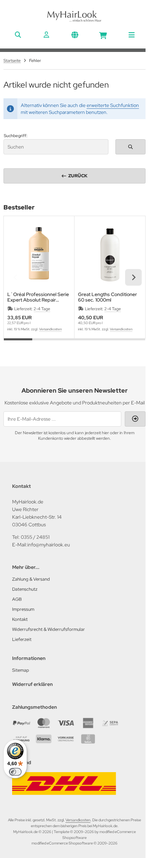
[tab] (18, 343)
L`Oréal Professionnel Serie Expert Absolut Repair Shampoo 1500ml (38, 297)
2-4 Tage (42, 309)
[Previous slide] (15, 277)
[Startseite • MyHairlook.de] (74, 21)
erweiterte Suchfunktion (113, 105)
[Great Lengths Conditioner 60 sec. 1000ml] (109, 254)
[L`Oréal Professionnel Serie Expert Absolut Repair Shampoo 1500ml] (39, 254)
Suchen (130, 146)
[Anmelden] (46, 35)
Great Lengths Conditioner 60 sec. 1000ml (107, 297)
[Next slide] (133, 277)
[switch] (15, 772)
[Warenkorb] (103, 35)
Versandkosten (50, 329)
